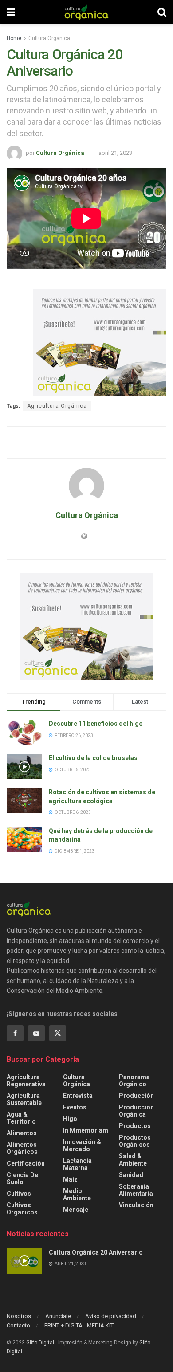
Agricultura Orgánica (57, 406)
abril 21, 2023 (115, 153)
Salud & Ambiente (133, 1160)
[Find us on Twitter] (57, 1033)
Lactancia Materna (77, 1164)
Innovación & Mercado (82, 1145)
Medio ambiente (77, 1194)
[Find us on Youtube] (36, 1033)
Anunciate (58, 1316)
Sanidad (131, 1174)
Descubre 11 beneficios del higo (96, 723)
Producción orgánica (136, 1111)
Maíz (70, 1179)
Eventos (74, 1107)
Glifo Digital (40, 1343)
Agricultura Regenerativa (26, 1080)
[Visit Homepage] (86, 12)
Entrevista (78, 1095)
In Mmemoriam (85, 1130)
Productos (135, 1125)
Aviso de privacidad (110, 1316)
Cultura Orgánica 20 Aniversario (96, 1252)
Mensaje (75, 1209)
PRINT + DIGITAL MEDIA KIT (79, 1325)
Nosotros (19, 1316)
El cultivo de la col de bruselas (93, 757)
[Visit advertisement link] (99, 342)
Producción (136, 1095)
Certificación (26, 1163)
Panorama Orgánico (134, 1080)
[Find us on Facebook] (15, 1033)
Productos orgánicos (135, 1141)
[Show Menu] (11, 12)
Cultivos (19, 1193)
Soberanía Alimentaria (136, 1190)
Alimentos (22, 1133)
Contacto (18, 1325)
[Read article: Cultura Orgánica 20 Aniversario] (24, 1261)
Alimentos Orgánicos (22, 1148)
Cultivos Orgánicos (22, 1209)
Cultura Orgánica (49, 38)
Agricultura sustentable (24, 1099)
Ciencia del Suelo (23, 1178)
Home (14, 38)
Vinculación (136, 1205)
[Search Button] (161, 12)
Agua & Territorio (21, 1118)
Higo (70, 1118)
